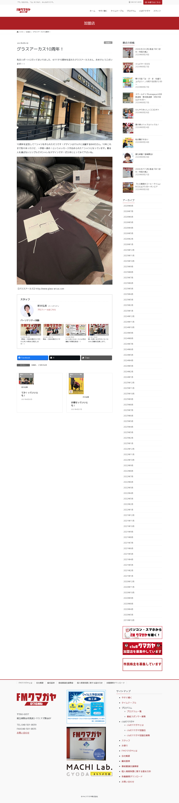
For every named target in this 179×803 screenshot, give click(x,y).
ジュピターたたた (142, 64)
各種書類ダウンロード (115, 683)
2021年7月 (128, 543)
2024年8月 (128, 338)
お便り (125, 745)
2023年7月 (128, 410)
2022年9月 (128, 465)
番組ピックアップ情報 (33, 335)
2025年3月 (128, 299)
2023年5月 (128, 421)
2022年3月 (128, 498)
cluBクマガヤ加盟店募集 (138, 735)
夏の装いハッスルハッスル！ (147, 124)
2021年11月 (129, 520)
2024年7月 (128, 344)
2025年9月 (128, 266)
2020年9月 (128, 598)
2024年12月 (129, 316)
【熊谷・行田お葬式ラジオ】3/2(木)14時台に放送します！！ (30, 341)
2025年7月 (128, 277)
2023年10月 (129, 393)
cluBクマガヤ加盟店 (136, 730)
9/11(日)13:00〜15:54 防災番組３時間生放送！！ (76, 340)
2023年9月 (128, 399)
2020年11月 (129, 587)
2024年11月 (129, 322)
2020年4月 (128, 609)
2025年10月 (129, 261)
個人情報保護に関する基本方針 (90, 683)
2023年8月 (128, 404)
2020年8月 (128, 603)
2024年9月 (128, 333)
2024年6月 (128, 349)
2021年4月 (128, 559)
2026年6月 (128, 217)
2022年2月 (128, 504)
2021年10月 (129, 526)
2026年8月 (128, 206)
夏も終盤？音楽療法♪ (144, 154)
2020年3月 (128, 614)
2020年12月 (129, 581)
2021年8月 (128, 537)
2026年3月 (128, 233)
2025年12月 (129, 250)
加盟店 (108, 42)
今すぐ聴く (127, 697)
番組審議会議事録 (65, 683)
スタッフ (126, 740)
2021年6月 (128, 548)
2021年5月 (128, 554)
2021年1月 (128, 576)
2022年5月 (128, 487)
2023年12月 (129, 382)
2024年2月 (128, 371)
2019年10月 (129, 620)
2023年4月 (128, 427)
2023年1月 (128, 443)
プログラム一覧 (134, 711)
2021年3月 (128, 565)
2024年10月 (129, 327)
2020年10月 (129, 592)
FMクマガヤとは (25, 683)
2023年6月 (128, 415)
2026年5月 (128, 222)
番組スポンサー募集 (136, 716)
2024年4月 (128, 360)
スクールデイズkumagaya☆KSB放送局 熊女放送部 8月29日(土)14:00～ (148, 97)
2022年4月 (128, 493)
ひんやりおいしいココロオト (147, 109)
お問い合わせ (23, 732)
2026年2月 (128, 239)
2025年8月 (128, 272)
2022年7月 (128, 476)
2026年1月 (128, 244)
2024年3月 (128, 366)
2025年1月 (128, 311)
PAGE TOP (172, 776)
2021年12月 (129, 515)
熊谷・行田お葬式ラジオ (51, 339)
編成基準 (51, 683)
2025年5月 (128, 288)
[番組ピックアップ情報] (76, 383)
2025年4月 (128, 294)
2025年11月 (129, 255)
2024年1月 (128, 377)
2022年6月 (128, 482)
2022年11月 (129, 454)
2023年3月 (128, 432)
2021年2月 (128, 570)
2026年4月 (128, 228)
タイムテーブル (129, 702)
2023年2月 (128, 438)
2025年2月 (128, 305)
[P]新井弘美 (42, 365)
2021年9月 (128, 531)
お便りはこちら (154, 2)
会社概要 (40, 683)
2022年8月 (128, 471)
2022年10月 (129, 460)
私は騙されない (141, 139)
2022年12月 (129, 449)
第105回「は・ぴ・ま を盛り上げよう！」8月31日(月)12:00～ (148, 81)
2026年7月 (128, 211)
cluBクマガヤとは (135, 725)
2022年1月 (128, 509)
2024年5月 (128, 355)
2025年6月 (128, 283)
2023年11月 (129, 388)
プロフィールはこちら (46, 309)
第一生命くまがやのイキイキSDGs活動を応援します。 (98, 340)
